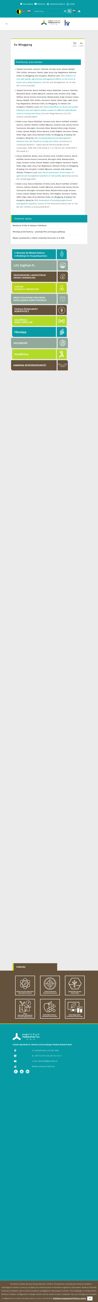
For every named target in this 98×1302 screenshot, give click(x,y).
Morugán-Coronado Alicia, (39, 128)
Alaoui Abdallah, (54, 90)
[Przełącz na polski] (29, 12)
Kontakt (72, 4)
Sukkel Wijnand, (38, 94)
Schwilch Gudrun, (64, 156)
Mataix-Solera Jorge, (56, 97)
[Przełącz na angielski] (24, 12)
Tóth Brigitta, (56, 194)
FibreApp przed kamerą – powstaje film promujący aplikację (39, 232)
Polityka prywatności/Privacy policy (69, 1298)
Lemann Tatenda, (41, 69)
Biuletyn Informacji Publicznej (43, 1066)
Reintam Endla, (39, 103)
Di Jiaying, (68, 135)
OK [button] (90, 1298)
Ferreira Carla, (55, 69)
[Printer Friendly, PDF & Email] (74, 45)
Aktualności (41, 4)
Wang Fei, (30, 138)
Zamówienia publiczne (57, 4)
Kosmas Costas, (72, 97)
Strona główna (28, 4)
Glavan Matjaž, (68, 69)
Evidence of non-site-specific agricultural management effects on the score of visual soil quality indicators (45, 79)
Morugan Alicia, (55, 159)
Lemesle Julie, (52, 94)
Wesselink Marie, (23, 94)
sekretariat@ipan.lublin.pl (48, 1061)
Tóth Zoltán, (22, 72)
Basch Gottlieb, (40, 90)
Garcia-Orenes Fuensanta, (35, 97)
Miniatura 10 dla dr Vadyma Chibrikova (30, 225)
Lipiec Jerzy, (49, 72)
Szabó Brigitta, (56, 131)
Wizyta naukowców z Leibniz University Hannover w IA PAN (38, 238)
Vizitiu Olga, (62, 100)
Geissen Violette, (31, 125)
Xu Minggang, (29, 76)
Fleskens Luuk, (32, 107)
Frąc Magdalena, (61, 72)
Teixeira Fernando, (24, 69)
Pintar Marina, (43, 131)
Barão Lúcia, (22, 121)
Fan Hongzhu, (41, 76)
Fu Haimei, (63, 103)
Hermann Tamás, (36, 72)
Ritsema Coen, (54, 76)
